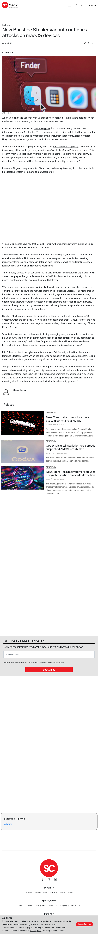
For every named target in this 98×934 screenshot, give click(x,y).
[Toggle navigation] (70, 5)
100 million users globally (65, 146)
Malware (6, 25)
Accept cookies (84, 924)
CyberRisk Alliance (41, 893)
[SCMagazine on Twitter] (49, 879)
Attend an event (47, 906)
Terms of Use (47, 662)
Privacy (70, 893)
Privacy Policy (59, 662)
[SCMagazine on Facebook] (42, 879)
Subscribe (49, 669)
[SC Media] (10, 5)
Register (92, 5)
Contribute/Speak (33, 906)
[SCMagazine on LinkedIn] (55, 879)
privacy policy (36, 930)
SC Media (29, 893)
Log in (82, 5)
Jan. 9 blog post (42, 128)
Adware (8, 824)
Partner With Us (75, 906)
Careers (62, 893)
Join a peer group (61, 906)
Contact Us (53, 893)
